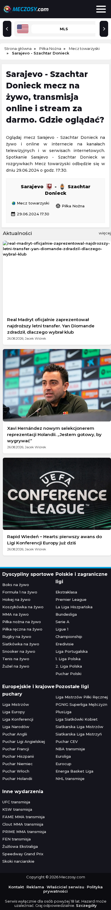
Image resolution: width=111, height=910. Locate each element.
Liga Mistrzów (15, 704)
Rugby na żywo (16, 636)
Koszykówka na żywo (23, 607)
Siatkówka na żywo (20, 644)
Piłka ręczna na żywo (22, 629)
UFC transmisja (16, 802)
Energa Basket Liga (74, 771)
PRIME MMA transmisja (24, 831)
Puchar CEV (67, 741)
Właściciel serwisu (65, 887)
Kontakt (16, 887)
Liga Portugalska (72, 651)
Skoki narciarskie (18, 861)
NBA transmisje (70, 749)
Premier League (71, 599)
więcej (105, 233)
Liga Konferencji (17, 719)
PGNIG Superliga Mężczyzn (81, 704)
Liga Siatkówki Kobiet (77, 719)
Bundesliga (66, 614)
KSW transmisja (17, 809)
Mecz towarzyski (32, 203)
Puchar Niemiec (17, 763)
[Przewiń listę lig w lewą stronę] (7, 29)
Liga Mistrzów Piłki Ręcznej (82, 697)
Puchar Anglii (14, 734)
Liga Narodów (15, 726)
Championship (69, 636)
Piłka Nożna (70, 205)
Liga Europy (13, 712)
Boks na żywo (15, 584)
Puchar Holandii (17, 778)
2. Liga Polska (69, 666)
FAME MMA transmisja (23, 816)
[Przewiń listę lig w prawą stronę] (104, 29)
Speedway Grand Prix (22, 854)
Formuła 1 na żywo (19, 592)
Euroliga (63, 756)
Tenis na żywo (15, 658)
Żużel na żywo (15, 666)
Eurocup (63, 763)
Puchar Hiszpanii (18, 756)
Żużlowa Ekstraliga (20, 846)
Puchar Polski (68, 673)
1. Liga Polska (68, 658)
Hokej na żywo (16, 599)
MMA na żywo (15, 614)
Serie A (62, 621)
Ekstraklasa (66, 592)
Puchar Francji (15, 749)
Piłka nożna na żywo (21, 621)
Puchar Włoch (15, 771)
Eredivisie (65, 644)
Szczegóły (86, 905)
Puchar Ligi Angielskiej (23, 741)
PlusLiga (63, 712)
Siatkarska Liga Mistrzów (79, 726)
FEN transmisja (16, 839)
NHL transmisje (70, 778)
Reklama (35, 887)
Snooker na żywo (18, 651)
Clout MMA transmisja (22, 824)
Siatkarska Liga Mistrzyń (79, 734)
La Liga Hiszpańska (74, 607)
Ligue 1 (62, 629)
